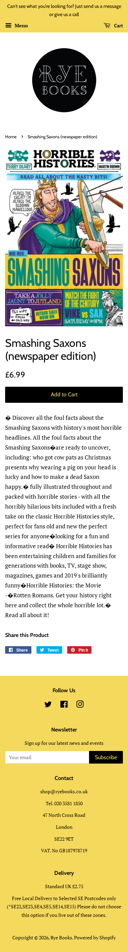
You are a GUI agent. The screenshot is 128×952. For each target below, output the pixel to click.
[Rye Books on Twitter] (48, 705)
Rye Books (61, 937)
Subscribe (106, 757)
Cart (118, 26)
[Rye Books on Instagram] (80, 705)
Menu (20, 25)
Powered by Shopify (95, 937)
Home (11, 136)
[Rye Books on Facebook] (64, 705)
